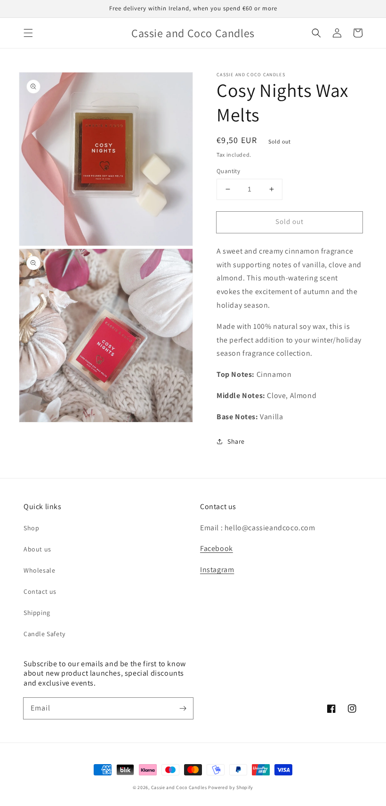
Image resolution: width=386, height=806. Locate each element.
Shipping (37, 612)
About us (37, 549)
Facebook (216, 548)
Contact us (40, 591)
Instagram (217, 570)
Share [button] (236, 441)
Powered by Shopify (230, 787)
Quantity (228, 171)
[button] (28, 33)
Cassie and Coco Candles (179, 787)
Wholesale (39, 570)
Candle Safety (44, 634)
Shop (31, 528)
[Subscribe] (182, 708)
